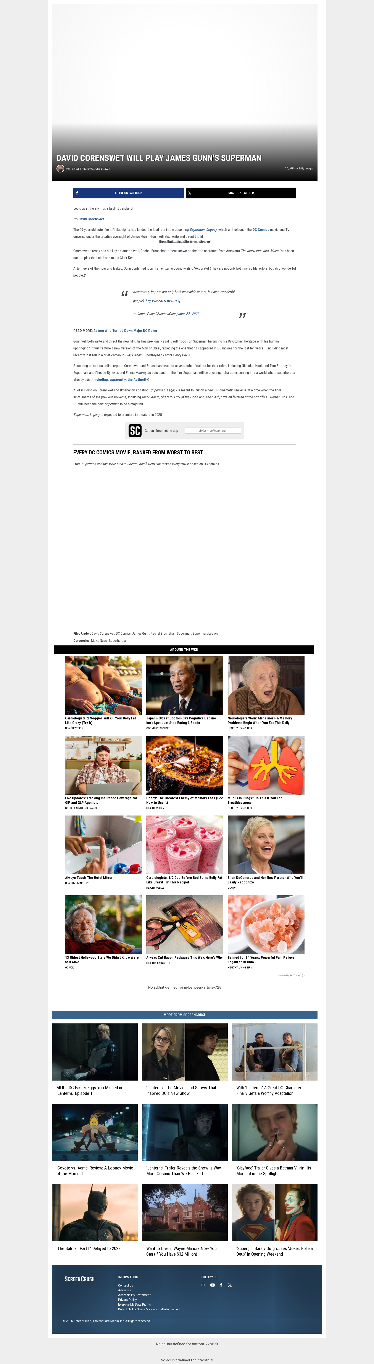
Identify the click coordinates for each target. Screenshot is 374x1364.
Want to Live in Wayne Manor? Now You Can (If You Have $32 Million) (181, 1251)
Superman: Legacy (203, 229)
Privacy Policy (127, 1299)
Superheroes (118, 640)
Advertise (124, 1290)
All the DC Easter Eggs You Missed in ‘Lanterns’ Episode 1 (89, 1090)
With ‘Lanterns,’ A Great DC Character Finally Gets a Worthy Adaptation (268, 1090)
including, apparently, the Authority (121, 379)
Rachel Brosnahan (163, 633)
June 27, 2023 (188, 314)
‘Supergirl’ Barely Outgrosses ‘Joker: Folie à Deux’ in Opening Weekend (274, 1251)
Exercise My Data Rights (134, 1304)
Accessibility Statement (134, 1295)
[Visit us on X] (231, 1285)
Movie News (99, 640)
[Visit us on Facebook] (223, 1285)
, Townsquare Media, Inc (107, 1321)
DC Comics (261, 229)
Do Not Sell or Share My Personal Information (149, 1309)
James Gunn (140, 633)
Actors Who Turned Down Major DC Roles (125, 330)
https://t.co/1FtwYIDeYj (162, 301)
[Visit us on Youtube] (214, 1285)
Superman (184, 633)
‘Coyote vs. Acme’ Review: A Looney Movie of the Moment (94, 1170)
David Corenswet (91, 219)
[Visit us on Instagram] (205, 1285)
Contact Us (125, 1285)
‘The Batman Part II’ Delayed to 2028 (88, 1248)
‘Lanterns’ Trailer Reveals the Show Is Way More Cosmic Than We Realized (183, 1170)
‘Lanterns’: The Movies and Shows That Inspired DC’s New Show (181, 1090)
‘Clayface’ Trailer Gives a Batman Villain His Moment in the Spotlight (273, 1170)
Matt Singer (72, 168)
